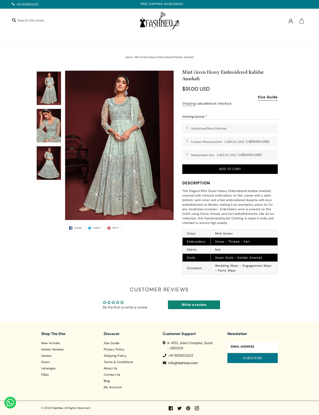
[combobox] (35, 21)
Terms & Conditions (118, 362)
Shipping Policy (115, 356)
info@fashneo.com (183, 363)
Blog (107, 381)
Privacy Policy (114, 349)
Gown (45, 362)
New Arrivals (50, 343)
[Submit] (14, 20)
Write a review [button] (194, 304)
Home (129, 57)
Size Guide (268, 97)
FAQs (45, 375)
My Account (113, 387)
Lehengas (48, 368)
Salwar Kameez (52, 349)
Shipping (189, 103)
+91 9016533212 (27, 4)
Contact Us (112, 375)
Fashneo (57, 408)
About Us (110, 368)
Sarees (46, 356)
